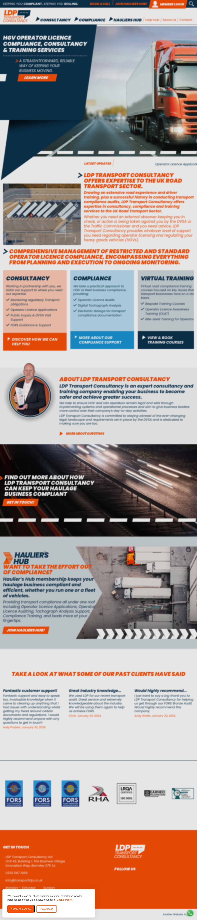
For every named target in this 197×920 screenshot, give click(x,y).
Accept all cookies (21, 909)
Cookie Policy (64, 899)
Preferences (46, 909)
